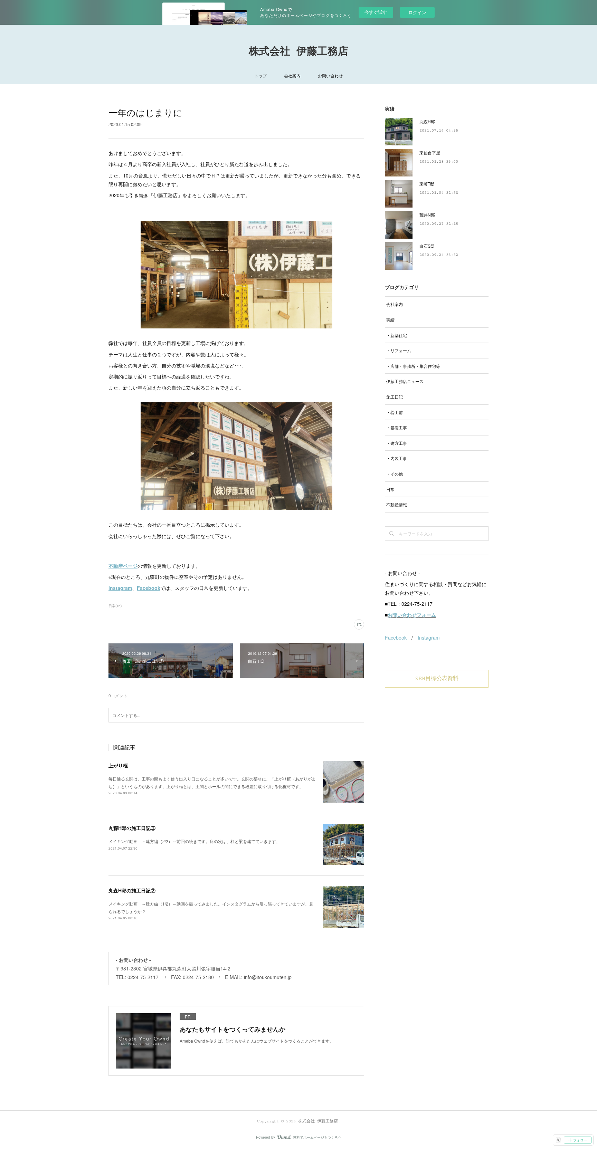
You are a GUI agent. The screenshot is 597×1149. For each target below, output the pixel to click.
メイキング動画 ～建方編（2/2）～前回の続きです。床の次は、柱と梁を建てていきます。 (194, 841)
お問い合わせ (330, 75)
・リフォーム (398, 350)
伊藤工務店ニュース (405, 381)
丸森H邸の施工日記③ (131, 827)
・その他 (394, 474)
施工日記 (394, 397)
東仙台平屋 (429, 152)
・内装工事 (396, 458)
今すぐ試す (375, 12)
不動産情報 (396, 504)
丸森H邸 (427, 121)
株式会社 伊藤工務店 (298, 51)
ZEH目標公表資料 (436, 678)
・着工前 (394, 412)
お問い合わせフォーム (412, 614)
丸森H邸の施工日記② (131, 890)
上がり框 (118, 765)
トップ (260, 75)
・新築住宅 (396, 335)
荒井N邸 (427, 215)
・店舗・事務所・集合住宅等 (413, 366)
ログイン (417, 12)
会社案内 (292, 75)
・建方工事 (396, 443)
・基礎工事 (396, 427)
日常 (390, 489)
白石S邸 (427, 246)
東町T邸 (426, 183)
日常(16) (115, 605)
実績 (390, 320)
